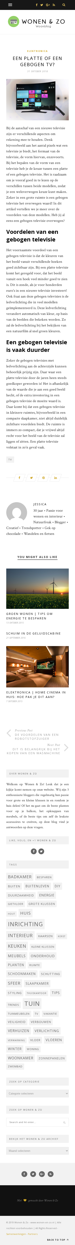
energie (46, 895)
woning (33, 1049)
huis (25, 913)
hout (11, 913)
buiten (14, 886)
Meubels (17, 955)
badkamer (20, 876)
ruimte (34, 965)
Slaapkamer (37, 983)
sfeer (14, 983)
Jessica (40, 504)
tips (56, 992)
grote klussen (42, 904)
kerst (61, 936)
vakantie (50, 1014)
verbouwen (41, 1022)
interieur (20, 935)
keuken (17, 946)
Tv (10, 459)
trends (13, 1005)
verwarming (16, 1040)
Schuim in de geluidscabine (33, 633)
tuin (32, 1003)
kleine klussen (42, 947)
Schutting (50, 974)
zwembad (15, 1066)
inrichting (25, 924)
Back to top (56, 1239)
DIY (57, 886)
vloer (35, 1040)
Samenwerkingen (16, 1233)
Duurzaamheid (21, 895)
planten (16, 965)
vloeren (54, 1039)
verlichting (47, 1030)
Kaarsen (45, 936)
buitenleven (37, 886)
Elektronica (37, 51)
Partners (33, 1233)
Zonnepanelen (52, 1058)
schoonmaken (22, 973)
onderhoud (43, 955)
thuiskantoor (36, 993)
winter (15, 1049)
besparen (44, 877)
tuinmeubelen (19, 1014)
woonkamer (20, 1057)
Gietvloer (15, 904)
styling (15, 993)
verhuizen (18, 1030)
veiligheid (17, 1022)
